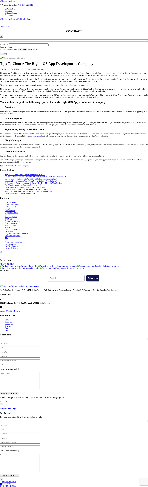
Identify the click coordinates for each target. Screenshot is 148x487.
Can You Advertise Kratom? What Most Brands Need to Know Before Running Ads (35, 177)
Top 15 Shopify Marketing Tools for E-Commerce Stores (25, 187)
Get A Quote (9, 15)
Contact (103, 23)
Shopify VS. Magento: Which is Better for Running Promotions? (28, 191)
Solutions (65, 23)
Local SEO (9, 231)
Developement (10, 211)
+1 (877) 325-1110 (26, 5)
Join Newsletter (5, 270)
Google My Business (12, 221)
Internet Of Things (11, 225)
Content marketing (11, 204)
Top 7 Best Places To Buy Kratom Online (20, 193)
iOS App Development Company (16, 166)
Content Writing (10, 206)
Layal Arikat (6, 484)
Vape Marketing (10, 244)
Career (7, 328)
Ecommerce (9, 215)
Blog (6, 330)
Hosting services (11, 223)
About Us (39, 23)
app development (35, 136)
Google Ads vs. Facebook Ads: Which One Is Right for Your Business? (31, 181)
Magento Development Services (16, 234)
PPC (6, 238)
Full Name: (4, 45)
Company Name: (6, 47)
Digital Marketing (11, 213)
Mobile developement (12, 236)
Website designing (11, 248)
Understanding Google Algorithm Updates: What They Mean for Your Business (34, 183)
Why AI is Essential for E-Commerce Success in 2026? (25, 175)
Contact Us (9, 324)
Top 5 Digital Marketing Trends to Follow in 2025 (23, 185)
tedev (23, 69)
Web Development (11, 246)
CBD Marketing (11, 202)
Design (7, 209)
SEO (6, 240)
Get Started (115, 23)
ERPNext (8, 219)
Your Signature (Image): (9, 49)
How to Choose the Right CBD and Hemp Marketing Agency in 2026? (31, 179)
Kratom (7, 227)
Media (91, 23)
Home (30, 23)
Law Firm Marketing (12, 229)
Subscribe (93, 278)
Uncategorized (40, 69)
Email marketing (11, 217)
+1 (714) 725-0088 (9, 486)
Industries (79, 23)
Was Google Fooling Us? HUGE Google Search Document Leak (28, 189)
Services (52, 23)
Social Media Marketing (13, 242)
